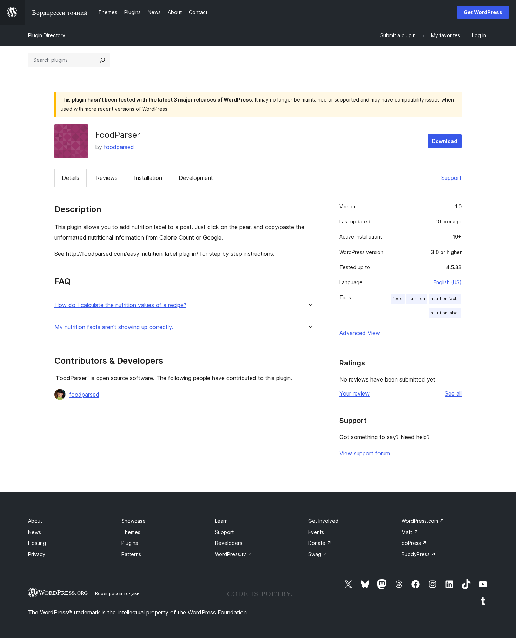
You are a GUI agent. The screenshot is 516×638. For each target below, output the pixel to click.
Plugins (129, 543)
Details (70, 177)
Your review (354, 393)
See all (453, 393)
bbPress (414, 543)
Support (451, 177)
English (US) (448, 282)
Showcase (133, 521)
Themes (130, 532)
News (34, 532)
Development (196, 177)
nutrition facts (445, 298)
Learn (221, 521)
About (35, 521)
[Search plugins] (102, 60)
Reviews (107, 177)
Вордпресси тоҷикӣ (117, 593)
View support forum (364, 453)
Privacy (36, 554)
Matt (410, 532)
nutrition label (445, 312)
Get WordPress (483, 12)
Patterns (131, 554)
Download (444, 141)
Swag (317, 554)
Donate (319, 543)
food (398, 298)
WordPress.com (423, 521)
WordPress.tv (233, 554)
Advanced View (359, 333)
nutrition (416, 298)
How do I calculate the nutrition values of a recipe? (120, 305)
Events (316, 532)
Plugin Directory (46, 35)
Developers (228, 543)
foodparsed (119, 146)
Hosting (37, 543)
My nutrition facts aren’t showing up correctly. (113, 327)
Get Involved (323, 521)
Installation (148, 177)
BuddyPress (419, 554)
